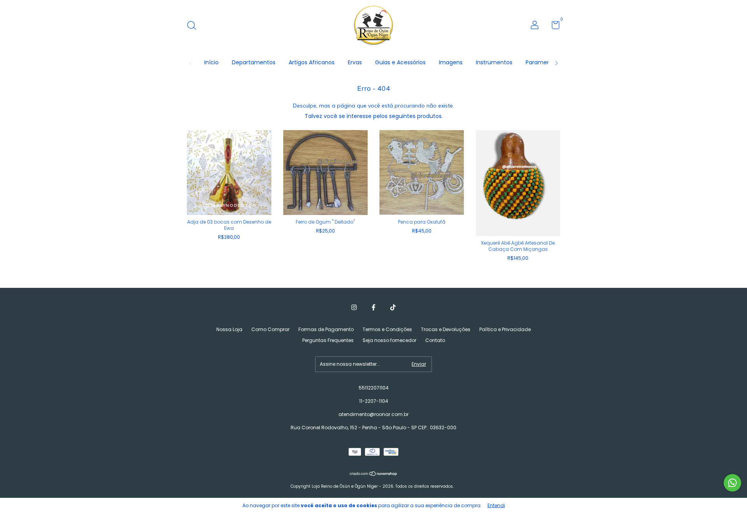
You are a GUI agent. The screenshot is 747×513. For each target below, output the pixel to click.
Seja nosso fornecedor (389, 340)
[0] (552, 26)
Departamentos (253, 62)
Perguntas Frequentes (328, 340)
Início (211, 62)
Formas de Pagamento (326, 329)
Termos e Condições (387, 329)
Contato (435, 340)
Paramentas (542, 62)
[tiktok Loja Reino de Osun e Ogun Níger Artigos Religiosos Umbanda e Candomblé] (393, 307)
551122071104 (374, 387)
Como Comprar (270, 329)
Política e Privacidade (505, 329)
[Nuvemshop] (373, 474)
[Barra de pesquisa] (194, 26)
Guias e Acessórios (400, 62)
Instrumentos (494, 62)
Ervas (355, 62)
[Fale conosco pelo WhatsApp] (732, 483)
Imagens (451, 62)
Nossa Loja (229, 329)
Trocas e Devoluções (445, 329)
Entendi (496, 505)
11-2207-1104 (373, 401)
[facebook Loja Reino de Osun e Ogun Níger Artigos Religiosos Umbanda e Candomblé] (373, 307)
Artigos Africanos (312, 62)
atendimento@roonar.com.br (373, 414)
